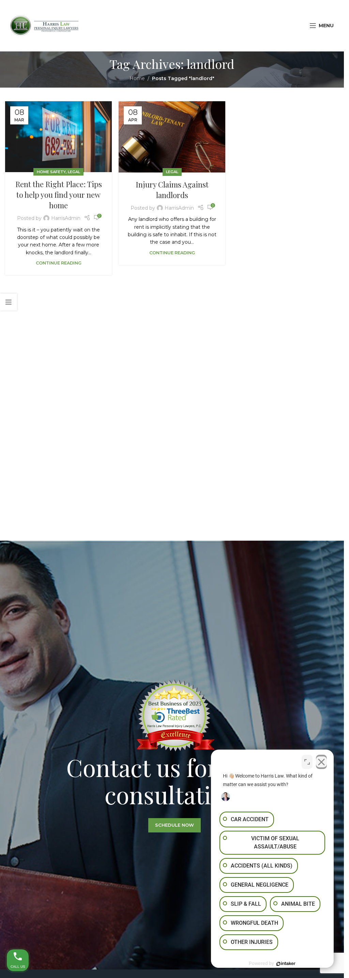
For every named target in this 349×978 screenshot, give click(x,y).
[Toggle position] (307, 762)
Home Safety (51, 171)
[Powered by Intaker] (286, 964)
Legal (74, 171)
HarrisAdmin (65, 218)
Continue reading (58, 263)
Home (137, 78)
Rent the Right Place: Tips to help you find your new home (58, 194)
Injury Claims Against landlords (172, 189)
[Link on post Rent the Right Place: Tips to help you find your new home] (58, 136)
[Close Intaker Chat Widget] (321, 762)
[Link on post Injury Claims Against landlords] (172, 136)
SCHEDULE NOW (174, 825)
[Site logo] (44, 25)
